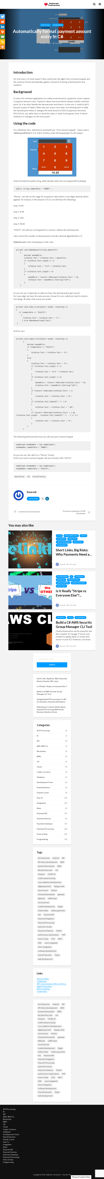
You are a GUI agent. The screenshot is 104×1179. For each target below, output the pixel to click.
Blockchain (41, 751)
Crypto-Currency (43, 772)
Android (56, 858)
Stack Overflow (43, 979)
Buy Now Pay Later (45, 870)
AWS (62, 862)
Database (41, 777)
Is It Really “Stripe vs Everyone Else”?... (71, 593)
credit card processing (46, 878)
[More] (2, 46)
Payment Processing (63, 542)
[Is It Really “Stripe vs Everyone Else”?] (30, 590)
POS (53, 939)
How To (83, 536)
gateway (61, 894)
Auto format (19, 476)
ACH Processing (62, 576)
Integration (61, 539)
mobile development (46, 906)
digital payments (44, 886)
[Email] (2, 36)
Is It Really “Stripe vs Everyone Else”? (52, 686)
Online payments (58, 910)
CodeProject (42, 981)
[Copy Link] (2, 41)
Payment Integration (46, 919)
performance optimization (48, 935)
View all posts (33, 499)
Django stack (59, 886)
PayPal (58, 931)
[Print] (2, 31)
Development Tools (71, 536)
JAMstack (41, 898)
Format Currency (39, 476)
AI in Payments (44, 858)
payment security (45, 927)
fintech (54, 890)
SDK (39, 943)
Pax (39, 915)
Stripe (57, 955)
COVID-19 (51, 874)
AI (71, 576)
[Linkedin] (2, 26)
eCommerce (43, 890)
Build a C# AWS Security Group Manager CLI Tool (74, 624)
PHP (63, 935)
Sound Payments (45, 955)
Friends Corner (43, 793)
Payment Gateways (63, 583)
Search (52, 665)
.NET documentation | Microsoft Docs (51, 984)
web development (45, 959)
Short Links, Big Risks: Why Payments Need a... (74, 552)
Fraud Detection (43, 787)
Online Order (43, 910)
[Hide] (1, 52)
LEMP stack (52, 898)
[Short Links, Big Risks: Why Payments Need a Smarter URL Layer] (30, 549)
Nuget (60, 906)
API (38, 741)
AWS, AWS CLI (61, 617)
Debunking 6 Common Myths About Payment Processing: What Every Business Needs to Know (51, 709)
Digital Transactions (44, 986)
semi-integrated (51, 943)
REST (60, 939)
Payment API (72, 539)
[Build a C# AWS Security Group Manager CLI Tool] (30, 631)
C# (28, 476)
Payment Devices (73, 580)
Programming (57, 25)
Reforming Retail (43, 989)
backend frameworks (46, 866)
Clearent (41, 874)
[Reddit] (2, 21)
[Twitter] (2, 16)
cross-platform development (49, 882)
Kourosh (62, 564)
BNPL (39, 756)
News (39, 808)
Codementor (42, 991)
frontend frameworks (46, 894)
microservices (43, 902)
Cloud (59, 536)
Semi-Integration (44, 947)
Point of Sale (45, 25)
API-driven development (47, 862)
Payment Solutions (45, 931)
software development (47, 951)
